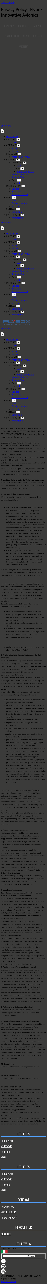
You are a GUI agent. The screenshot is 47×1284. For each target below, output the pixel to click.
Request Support (19, 174)
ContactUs (16, 211)
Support (38, 26)
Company (9, 26)
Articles (15, 206)
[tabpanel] (23, 776)
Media (14, 200)
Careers (15, 151)
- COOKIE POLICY (8, 1212)
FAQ (19, 165)
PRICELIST (23, 46)
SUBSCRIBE (6, 1234)
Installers (16, 191)
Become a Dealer (19, 194)
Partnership (17, 217)
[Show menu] (2, 129)
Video (19, 183)
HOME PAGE (12, 136)
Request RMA (18, 177)
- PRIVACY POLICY (9, 1217)
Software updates (25, 171)
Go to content (7, 2)
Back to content (8, 1281)
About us (15, 148)
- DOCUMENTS (7, 1140)
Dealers (15, 188)
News (26, 36)
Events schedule (19, 203)
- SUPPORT (6, 1151)
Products (23, 26)
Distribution (12, 36)
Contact (37, 36)
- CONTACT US (7, 1206)
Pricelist (15, 142)
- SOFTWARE (6, 1146)
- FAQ (3, 1157)
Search (31, 1256)
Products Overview (20, 156)
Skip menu (6, 125)
